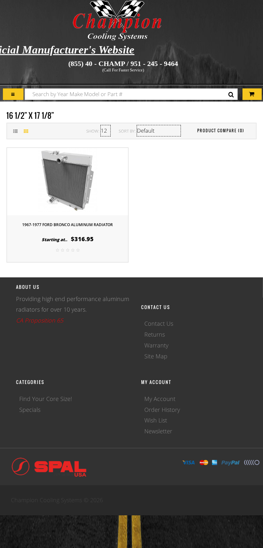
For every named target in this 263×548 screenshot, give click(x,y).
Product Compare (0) (220, 130)
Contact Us (158, 323)
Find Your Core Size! (45, 399)
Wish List (155, 420)
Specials (29, 409)
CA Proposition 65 (39, 320)
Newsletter (158, 431)
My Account (159, 399)
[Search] (231, 95)
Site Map (155, 356)
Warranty (156, 345)
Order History (162, 409)
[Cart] (13, 94)
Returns (154, 334)
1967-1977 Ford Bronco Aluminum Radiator (67, 224)
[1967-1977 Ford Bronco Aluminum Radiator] (68, 181)
